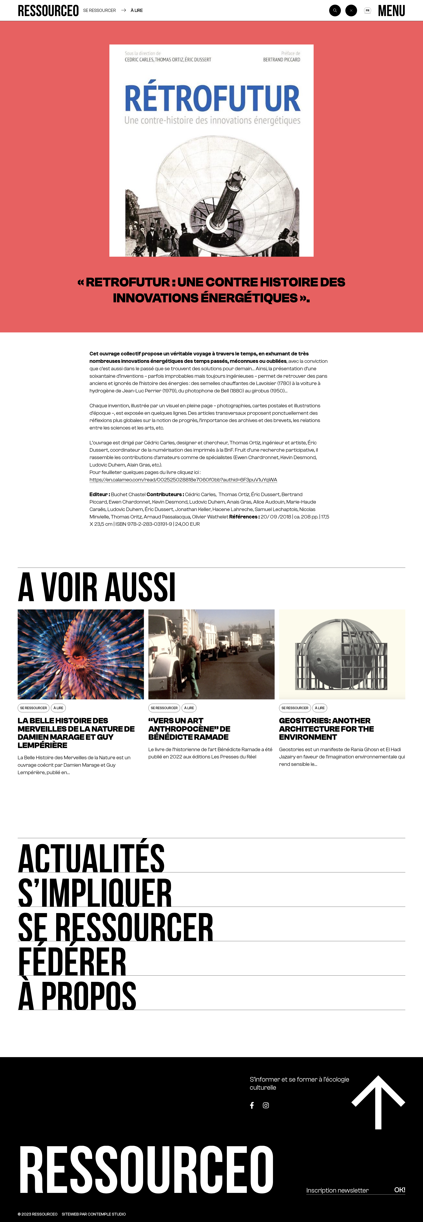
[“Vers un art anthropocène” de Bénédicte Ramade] (211, 692)
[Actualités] (211, 855)
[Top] (378, 1102)
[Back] (351, 10)
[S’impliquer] (211, 889)
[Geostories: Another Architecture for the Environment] (342, 692)
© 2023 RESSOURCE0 (38, 1214)
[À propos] (211, 993)
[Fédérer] (211, 958)
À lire (137, 10)
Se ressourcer (99, 10)
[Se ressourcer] (211, 924)
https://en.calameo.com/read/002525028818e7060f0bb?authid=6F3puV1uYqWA (183, 480)
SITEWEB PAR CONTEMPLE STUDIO (94, 1214)
